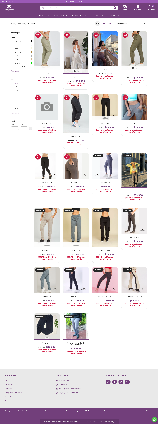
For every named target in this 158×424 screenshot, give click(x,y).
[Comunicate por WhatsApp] (154, 419)
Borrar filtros (107, 23)
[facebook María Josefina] (6, 1)
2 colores (47, 68)
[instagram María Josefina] (3, 1)
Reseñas (65, 15)
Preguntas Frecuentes (81, 15)
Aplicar (30, 128)
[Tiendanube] (146, 411)
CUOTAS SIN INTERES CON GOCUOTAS (79, 1)
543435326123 (64, 380)
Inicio (41, 15)
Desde (12, 124)
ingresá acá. (80, 411)
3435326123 (63, 385)
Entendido (109, 421)
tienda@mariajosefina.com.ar (70, 389)
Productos (51, 15)
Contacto (115, 15)
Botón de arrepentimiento (96, 411)
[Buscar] (114, 7)
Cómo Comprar (101, 15)
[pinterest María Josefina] (12, 1)
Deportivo (21, 23)
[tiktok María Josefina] (9, 1)
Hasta (21, 124)
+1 (77, 71)
